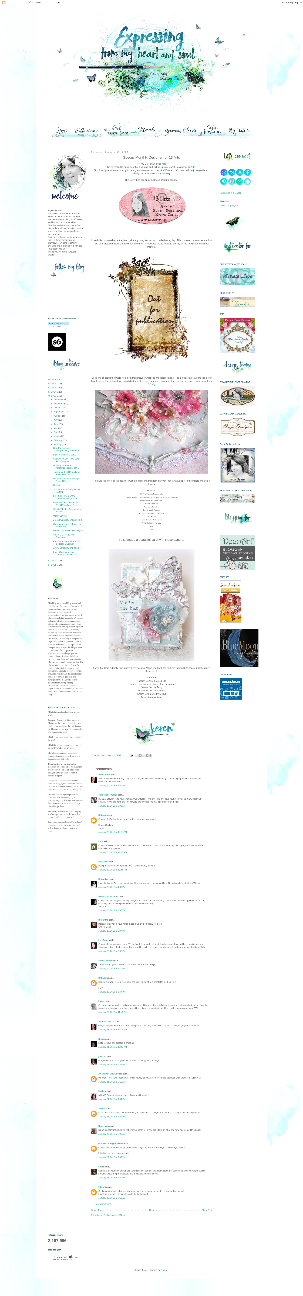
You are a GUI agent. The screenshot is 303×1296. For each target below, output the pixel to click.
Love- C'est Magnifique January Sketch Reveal (65, 553)
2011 (54, 565)
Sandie (101, 1108)
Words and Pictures (108, 896)
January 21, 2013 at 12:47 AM (112, 1047)
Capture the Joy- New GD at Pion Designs (66, 460)
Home (152, 1210)
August (57, 416)
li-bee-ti (102, 1187)
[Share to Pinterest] (150, 755)
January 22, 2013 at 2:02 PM (112, 1157)
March (57, 436)
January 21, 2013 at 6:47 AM (112, 1064)
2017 (54, 379)
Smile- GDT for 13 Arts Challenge (63, 536)
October (58, 407)
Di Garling (103, 920)
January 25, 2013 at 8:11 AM (111, 1198)
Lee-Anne (103, 940)
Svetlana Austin (106, 1021)
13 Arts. (192, 167)
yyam (101, 1167)
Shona (101, 1039)
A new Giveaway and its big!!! (67, 548)
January (58, 444)
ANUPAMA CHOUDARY (110, 1074)
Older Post (207, 1210)
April (56, 432)
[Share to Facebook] (147, 755)
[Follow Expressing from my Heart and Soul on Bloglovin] (58, 326)
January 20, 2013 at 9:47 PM (112, 992)
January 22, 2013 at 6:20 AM (112, 1134)
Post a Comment (103, 1204)
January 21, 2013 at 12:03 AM (112, 1029)
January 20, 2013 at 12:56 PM (112, 870)
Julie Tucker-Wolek (107, 795)
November (59, 403)
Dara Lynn (103, 1126)
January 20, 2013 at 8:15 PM (112, 968)
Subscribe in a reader (230, 193)
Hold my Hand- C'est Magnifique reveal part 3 (66, 466)
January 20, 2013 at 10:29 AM (112, 832)
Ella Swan (103, 861)
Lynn (100, 841)
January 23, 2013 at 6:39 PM (112, 1177)
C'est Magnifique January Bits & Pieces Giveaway (67, 542)
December (59, 399)
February (58, 440)
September (59, 411)
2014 (54, 392)
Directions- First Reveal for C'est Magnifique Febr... (66, 503)
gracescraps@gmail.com (111, 1143)
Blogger (164, 1270)
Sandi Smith (104, 774)
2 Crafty (151, 384)
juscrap (102, 1056)
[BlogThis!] (140, 755)
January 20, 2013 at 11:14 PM (112, 1012)
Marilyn (102, 1091)
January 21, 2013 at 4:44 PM (112, 1099)
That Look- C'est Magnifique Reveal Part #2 (66, 473)
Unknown (103, 815)
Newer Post (96, 1210)
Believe (56, 485)
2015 (54, 387)
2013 (54, 396)
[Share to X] (143, 755)
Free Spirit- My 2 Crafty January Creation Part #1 (66, 497)
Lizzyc (101, 1001)
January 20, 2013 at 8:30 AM (112, 785)
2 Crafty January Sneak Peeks (67, 520)
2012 (54, 560)
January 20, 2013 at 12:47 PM (112, 852)
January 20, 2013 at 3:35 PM (112, 910)
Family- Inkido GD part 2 (64, 455)
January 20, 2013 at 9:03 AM (112, 806)
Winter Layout (59, 516)
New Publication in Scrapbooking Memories (66, 449)
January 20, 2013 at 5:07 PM (112, 931)
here (164, 164)
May (56, 428)
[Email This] (137, 755)
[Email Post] (131, 755)
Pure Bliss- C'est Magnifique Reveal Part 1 (66, 479)
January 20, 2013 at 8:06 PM (112, 951)
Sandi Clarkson (106, 960)
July (56, 420)
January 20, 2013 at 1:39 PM (112, 887)
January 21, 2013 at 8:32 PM (112, 1116)
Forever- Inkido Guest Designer (68, 530)
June (56, 424)
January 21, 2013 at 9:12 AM (112, 1082)
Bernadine (103, 879)
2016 (54, 383)
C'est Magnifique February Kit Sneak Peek (67, 525)
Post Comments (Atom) (114, 1215)
